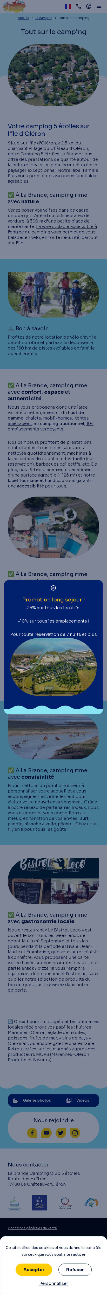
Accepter (33, 1269)
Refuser (75, 1269)
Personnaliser (53, 1283)
